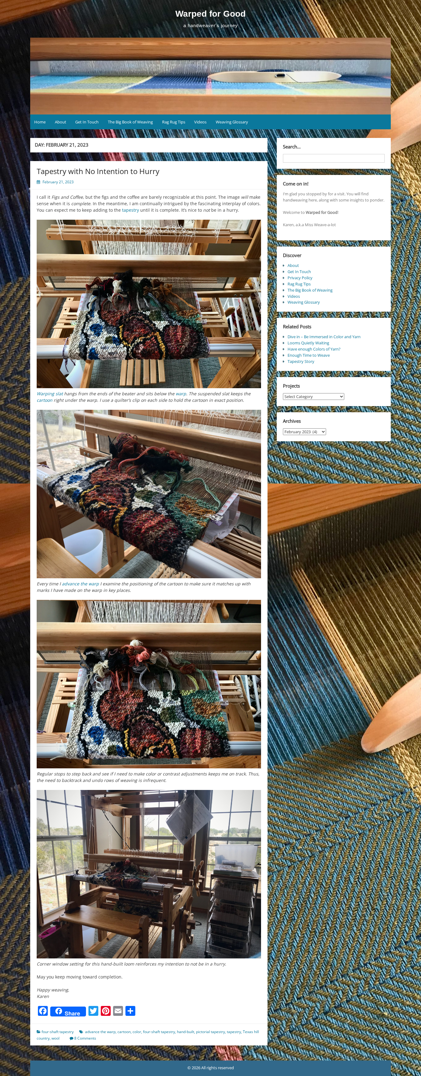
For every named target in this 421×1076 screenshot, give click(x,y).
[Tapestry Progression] (149, 494)
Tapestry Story (301, 361)
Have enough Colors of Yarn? (314, 349)
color (137, 1031)
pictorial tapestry (210, 1031)
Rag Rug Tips (173, 122)
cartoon (44, 400)
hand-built (185, 1031)
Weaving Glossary (232, 122)
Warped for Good (210, 14)
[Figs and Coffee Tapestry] (149, 304)
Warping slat (50, 394)
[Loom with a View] (149, 874)
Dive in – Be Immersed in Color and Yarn (324, 336)
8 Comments (85, 1038)
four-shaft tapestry (58, 1031)
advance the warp (80, 584)
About (60, 122)
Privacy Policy (300, 277)
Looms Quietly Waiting (308, 343)
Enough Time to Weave (309, 355)
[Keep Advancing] (149, 684)
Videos (200, 122)
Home (40, 122)
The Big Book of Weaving (130, 122)
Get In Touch (87, 122)
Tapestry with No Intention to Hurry (98, 171)
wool (55, 1038)
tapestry (130, 210)
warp (181, 394)
